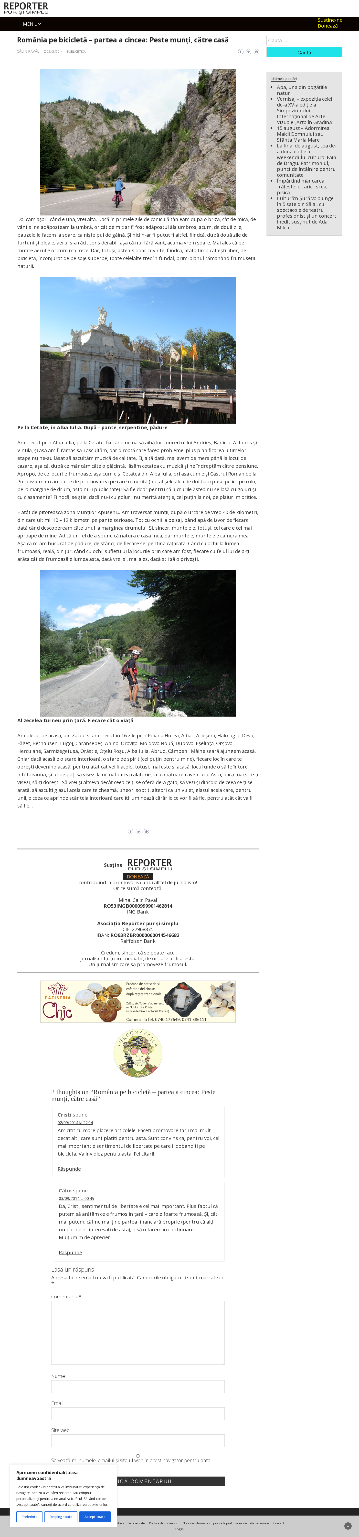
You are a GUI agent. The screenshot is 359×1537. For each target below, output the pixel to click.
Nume (58, 1376)
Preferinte (29, 1516)
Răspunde (69, 1169)
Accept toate (95, 1516)
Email (57, 1403)
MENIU (30, 24)
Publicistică (76, 51)
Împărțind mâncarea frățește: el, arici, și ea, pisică (302, 186)
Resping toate (61, 1516)
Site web (60, 1430)
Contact (278, 1523)
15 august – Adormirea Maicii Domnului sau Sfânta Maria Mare (303, 134)
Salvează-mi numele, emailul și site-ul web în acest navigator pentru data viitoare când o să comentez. (131, 1463)
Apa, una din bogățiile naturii (302, 90)
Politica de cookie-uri (163, 1523)
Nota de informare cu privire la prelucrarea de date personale (226, 1523)
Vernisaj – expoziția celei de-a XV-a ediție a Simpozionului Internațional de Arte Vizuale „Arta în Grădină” (305, 111)
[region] (63, 1495)
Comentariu (66, 1297)
